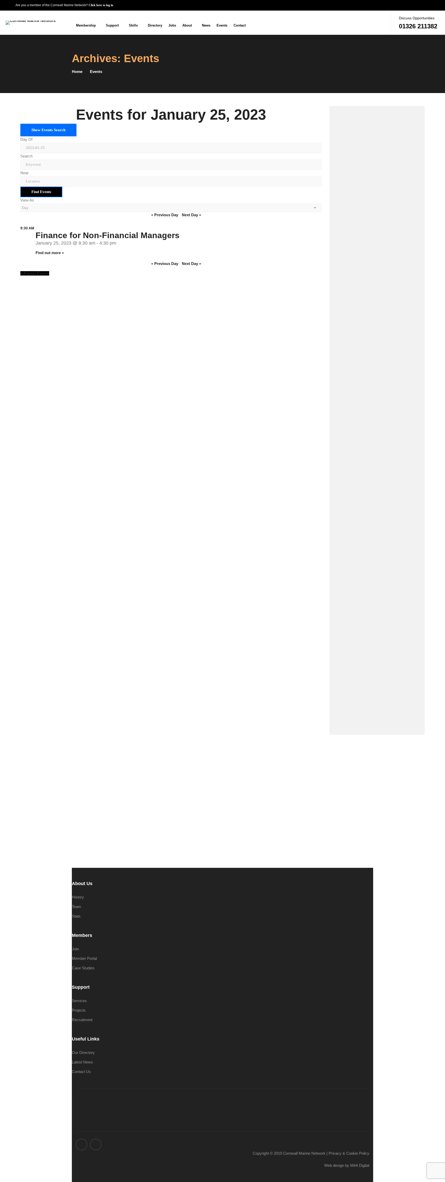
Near (24, 173)
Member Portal (84, 958)
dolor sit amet (383, 475)
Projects (79, 1010)
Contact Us (383, 400)
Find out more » (50, 253)
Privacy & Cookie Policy (349, 1153)
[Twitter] (371, 22)
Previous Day (164, 215)
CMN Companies (383, 157)
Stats (76, 916)
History (78, 897)
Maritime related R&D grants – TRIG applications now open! (389, 651)
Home (77, 71)
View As (27, 200)
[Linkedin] (381, 22)
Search (26, 156)
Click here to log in (101, 5)
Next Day (191, 215)
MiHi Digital (359, 1165)
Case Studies (83, 968)
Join (75, 949)
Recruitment (82, 1020)
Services (79, 1000)
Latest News (82, 1062)
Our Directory (83, 1052)
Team (76, 906)
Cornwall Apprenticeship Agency (375, 282)
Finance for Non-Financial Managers (107, 235)
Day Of (26, 139)
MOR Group (383, 344)
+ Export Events (34, 273)
